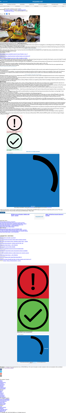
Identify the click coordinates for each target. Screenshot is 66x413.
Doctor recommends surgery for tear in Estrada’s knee (11, 228)
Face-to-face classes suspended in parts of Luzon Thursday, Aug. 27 (14, 54)
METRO (27, 6)
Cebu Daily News (3, 409)
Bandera (1, 408)
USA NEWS (2, 388)
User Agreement (3, 401)
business (22, 4)
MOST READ (10, 235)
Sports (1, 381)
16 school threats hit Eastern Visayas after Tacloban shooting (12, 222)
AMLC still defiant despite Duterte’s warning (54, 215)
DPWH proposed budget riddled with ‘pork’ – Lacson (20, 215)
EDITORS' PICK (4, 235)
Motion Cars (2, 411)
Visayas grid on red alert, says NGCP (7, 221)
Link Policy (2, 402)
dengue (4, 260)
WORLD (54, 6)
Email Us (2, 392)
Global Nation (3, 387)
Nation (2, 9)
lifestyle (31, 4)
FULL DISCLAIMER (9, 368)
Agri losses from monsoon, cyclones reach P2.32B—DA (11, 224)
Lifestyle (2, 383)
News (1, 4)
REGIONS (36, 6)
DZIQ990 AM (3, 410)
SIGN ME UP (33, 206)
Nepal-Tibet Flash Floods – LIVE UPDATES (9, 225)
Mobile (1, 390)
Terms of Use (31, 207)
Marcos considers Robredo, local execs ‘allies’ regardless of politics (13, 58)
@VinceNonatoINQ (22, 9)
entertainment (42, 4)
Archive (1, 393)
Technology (2, 384)
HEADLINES (17, 6)
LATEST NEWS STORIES (4, 6)
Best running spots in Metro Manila (7, 226)
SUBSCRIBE (46, 348)
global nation (11, 4)
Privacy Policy (49, 207)
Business (2, 385)
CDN (63, 6)
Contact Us (2, 394)
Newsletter (2, 396)
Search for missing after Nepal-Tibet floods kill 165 (11, 257)
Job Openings (3, 397)
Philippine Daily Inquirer (9, 10)
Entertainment (3, 382)
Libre (1, 406)
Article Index (2, 404)
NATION (45, 6)
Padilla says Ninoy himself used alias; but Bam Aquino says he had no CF (15, 56)
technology (54, 4)
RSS (1, 391)
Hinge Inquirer (3, 407)
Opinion (1, 386)
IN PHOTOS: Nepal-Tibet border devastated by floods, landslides (13, 229)
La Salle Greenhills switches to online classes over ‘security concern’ (14, 231)
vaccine (19, 260)
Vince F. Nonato (9, 9)
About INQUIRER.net (4, 399)
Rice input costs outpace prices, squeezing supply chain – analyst (13, 223)
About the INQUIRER (4, 400)
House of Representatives (12, 260)
